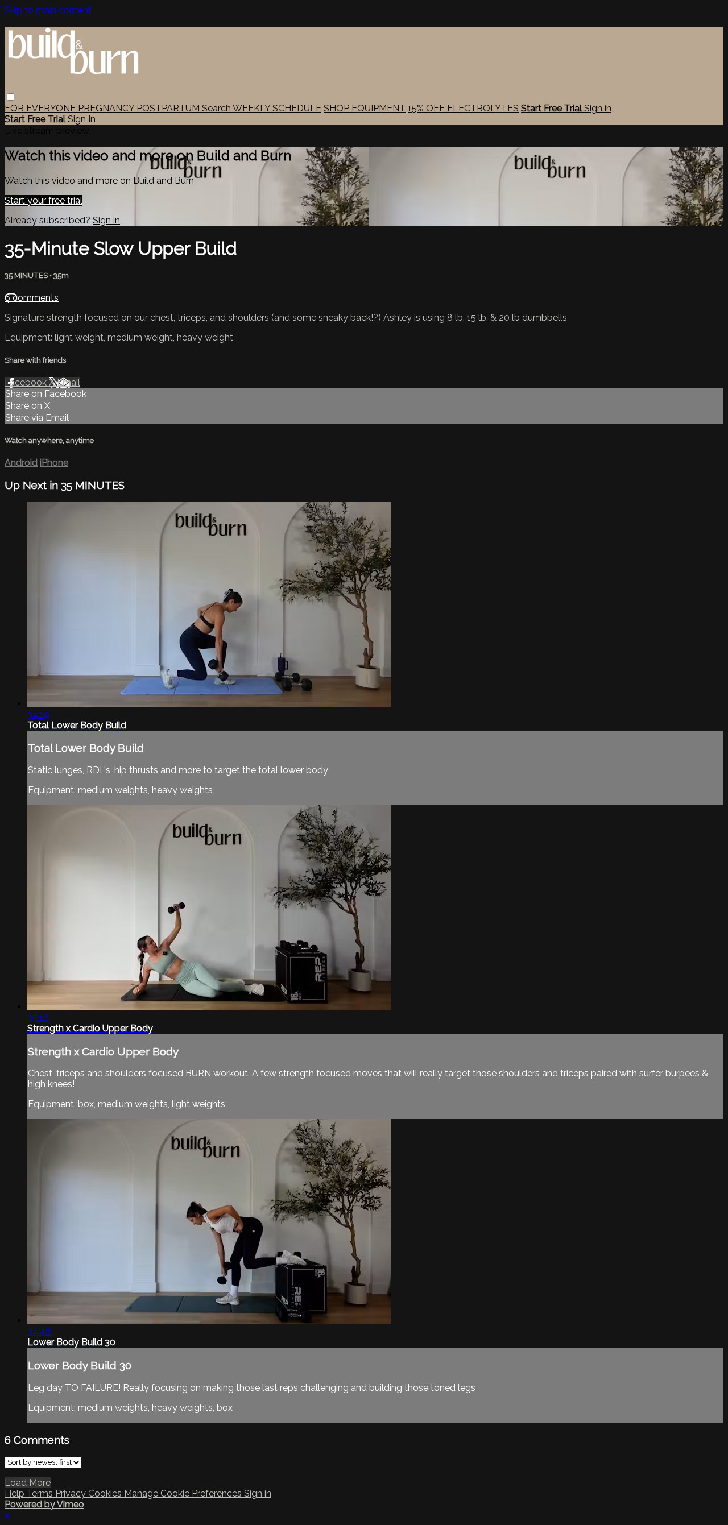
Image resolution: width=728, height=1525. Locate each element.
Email (68, 382)
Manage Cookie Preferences (184, 1493)
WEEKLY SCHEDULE (277, 108)
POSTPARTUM (169, 108)
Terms (41, 1493)
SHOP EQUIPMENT (365, 108)
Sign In (82, 119)
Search (217, 108)
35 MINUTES (27, 275)
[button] (10, 97)
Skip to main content (48, 10)
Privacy (71, 1493)
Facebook (27, 382)
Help (16, 1493)
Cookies (106, 1493)
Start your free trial (43, 200)
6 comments (32, 297)
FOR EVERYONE (41, 108)
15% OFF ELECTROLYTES (463, 108)
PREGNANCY (107, 108)
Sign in (597, 108)
